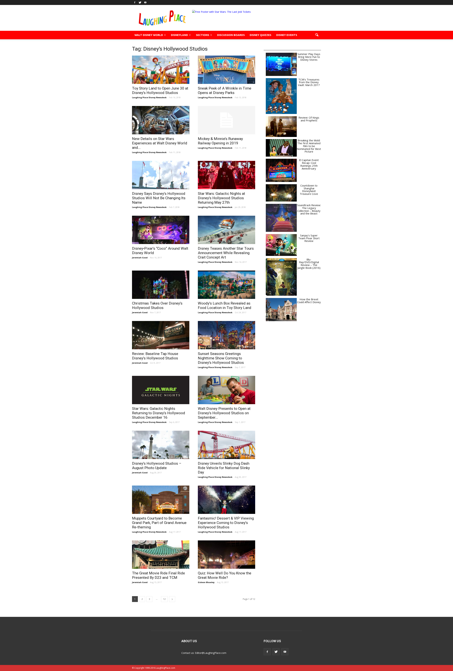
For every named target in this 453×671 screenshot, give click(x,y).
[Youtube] (145, 2)
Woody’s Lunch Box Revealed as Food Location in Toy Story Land (224, 305)
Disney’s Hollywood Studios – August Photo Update (156, 465)
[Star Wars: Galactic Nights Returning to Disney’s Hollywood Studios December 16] (160, 390)
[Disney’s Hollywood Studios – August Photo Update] (160, 445)
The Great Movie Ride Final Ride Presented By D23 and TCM (158, 575)
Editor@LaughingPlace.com (210, 653)
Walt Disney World (148, 34)
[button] (316, 35)
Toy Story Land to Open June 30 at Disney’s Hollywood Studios (160, 90)
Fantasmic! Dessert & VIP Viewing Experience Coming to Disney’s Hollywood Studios (226, 522)
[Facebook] (134, 2)
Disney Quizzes (260, 34)
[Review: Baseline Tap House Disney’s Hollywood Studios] (160, 335)
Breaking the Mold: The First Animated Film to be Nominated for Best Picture (309, 146)
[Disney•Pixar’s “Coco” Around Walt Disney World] (160, 230)
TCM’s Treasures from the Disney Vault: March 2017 (309, 82)
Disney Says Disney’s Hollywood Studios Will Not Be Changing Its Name (158, 198)
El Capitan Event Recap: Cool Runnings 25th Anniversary (309, 164)
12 (164, 599)
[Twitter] (140, 2)
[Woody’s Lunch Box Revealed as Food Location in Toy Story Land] (226, 285)
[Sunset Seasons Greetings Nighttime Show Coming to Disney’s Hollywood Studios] (226, 335)
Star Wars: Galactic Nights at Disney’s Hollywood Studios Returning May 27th (221, 198)
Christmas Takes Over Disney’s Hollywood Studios (157, 305)
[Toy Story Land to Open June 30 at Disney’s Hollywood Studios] (160, 70)
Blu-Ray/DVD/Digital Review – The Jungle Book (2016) (308, 263)
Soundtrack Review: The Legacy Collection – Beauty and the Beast (309, 209)
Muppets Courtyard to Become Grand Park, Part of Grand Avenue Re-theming (159, 522)
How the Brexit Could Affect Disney (309, 300)
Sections (202, 34)
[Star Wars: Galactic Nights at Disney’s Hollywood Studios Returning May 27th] (226, 175)
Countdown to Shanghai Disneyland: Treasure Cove (309, 190)
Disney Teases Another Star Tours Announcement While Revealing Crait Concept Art (226, 252)
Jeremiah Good (140, 257)
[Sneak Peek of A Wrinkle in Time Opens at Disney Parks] (226, 70)
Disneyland (179, 34)
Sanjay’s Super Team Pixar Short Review (309, 238)
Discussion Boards (231, 34)
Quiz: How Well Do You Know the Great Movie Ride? (224, 575)
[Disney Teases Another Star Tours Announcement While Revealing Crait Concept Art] (226, 230)
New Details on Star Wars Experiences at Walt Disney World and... (159, 143)
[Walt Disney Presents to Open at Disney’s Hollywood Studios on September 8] (226, 390)
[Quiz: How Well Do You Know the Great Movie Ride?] (226, 554)
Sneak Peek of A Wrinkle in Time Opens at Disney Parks (224, 90)
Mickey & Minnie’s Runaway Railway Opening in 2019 (220, 141)
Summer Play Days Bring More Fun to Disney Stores (308, 56)
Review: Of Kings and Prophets (309, 119)
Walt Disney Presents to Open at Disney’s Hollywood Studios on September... (224, 413)
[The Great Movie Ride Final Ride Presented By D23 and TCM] (160, 554)
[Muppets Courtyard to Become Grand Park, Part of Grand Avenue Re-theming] (160, 500)
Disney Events (286, 34)
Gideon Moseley (206, 582)
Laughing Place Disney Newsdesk (149, 97)
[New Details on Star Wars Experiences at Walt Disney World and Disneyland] (160, 120)
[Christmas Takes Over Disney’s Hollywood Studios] (160, 285)
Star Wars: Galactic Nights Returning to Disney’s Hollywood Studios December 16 (158, 413)
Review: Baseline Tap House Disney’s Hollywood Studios (155, 356)
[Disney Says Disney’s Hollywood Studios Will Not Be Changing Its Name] (160, 175)
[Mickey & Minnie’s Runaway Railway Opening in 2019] (226, 120)
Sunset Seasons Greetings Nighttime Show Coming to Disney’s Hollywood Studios (221, 358)
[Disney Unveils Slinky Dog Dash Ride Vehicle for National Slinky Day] (226, 445)
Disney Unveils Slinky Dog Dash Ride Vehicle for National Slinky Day (224, 467)
